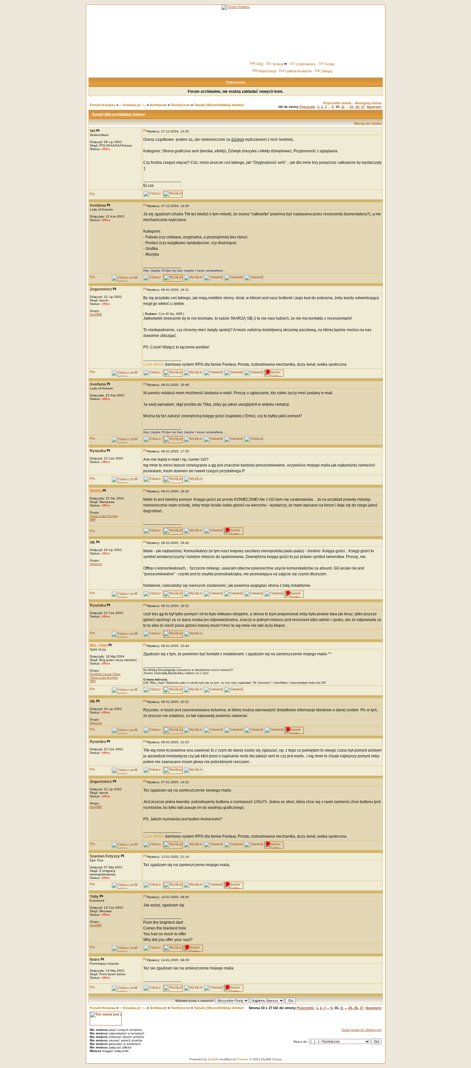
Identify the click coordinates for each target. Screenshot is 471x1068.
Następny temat (368, 103)
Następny (374, 106)
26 (357, 106)
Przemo (242, 1059)
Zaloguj (326, 71)
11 (343, 106)
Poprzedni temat (337, 103)
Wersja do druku (368, 123)
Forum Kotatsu (102, 105)
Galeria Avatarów (298, 71)
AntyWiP (96, 314)
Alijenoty (96, 564)
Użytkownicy (306, 64)
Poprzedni (307, 106)
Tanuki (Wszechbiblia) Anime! (219, 105)
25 (351, 106)
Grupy (330, 64)
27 (363, 106)
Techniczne (180, 105)
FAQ (259, 64)
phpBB (213, 1059)
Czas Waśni (153, 364)
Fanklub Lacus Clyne (105, 674)
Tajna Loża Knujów (104, 516)
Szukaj (277, 64)
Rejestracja (267, 71)
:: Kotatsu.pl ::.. (132, 105)
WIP (93, 519)
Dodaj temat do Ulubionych (362, 1030)
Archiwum (158, 105)
